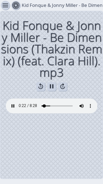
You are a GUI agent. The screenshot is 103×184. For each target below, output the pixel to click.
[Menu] (15, 5)
